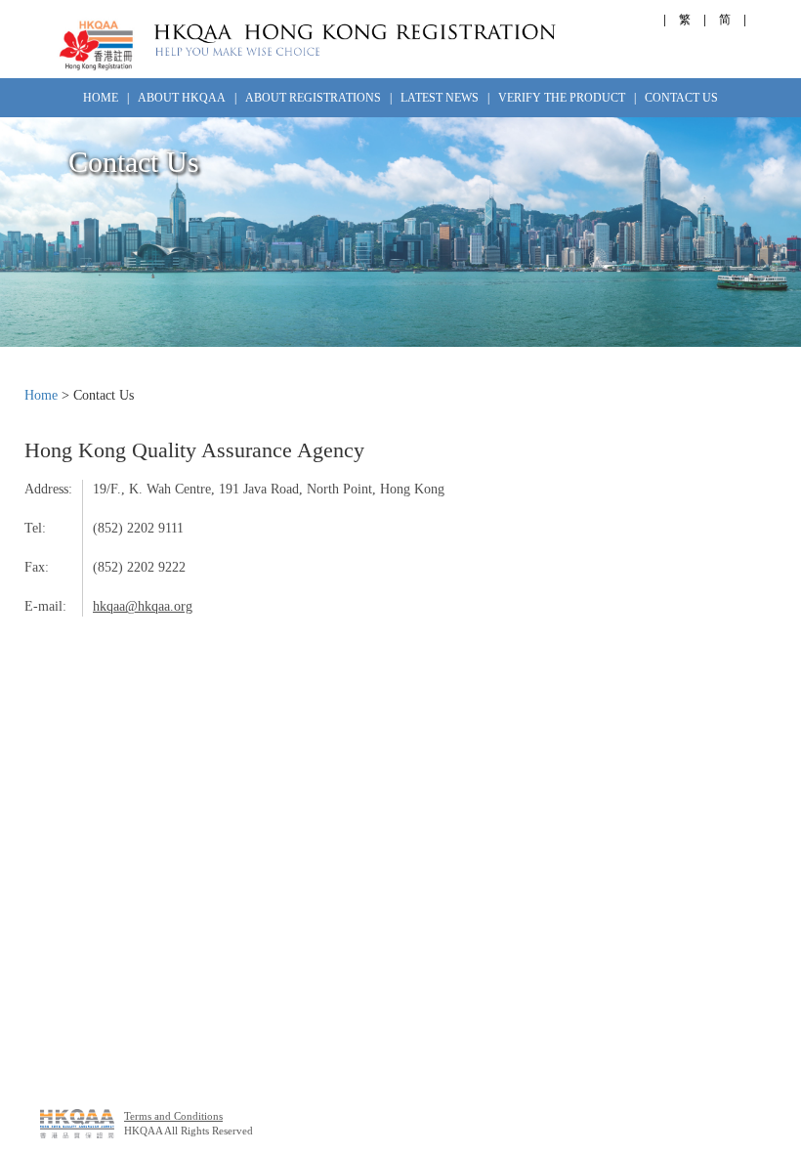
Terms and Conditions (173, 1116)
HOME (100, 98)
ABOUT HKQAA (182, 98)
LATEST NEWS (439, 98)
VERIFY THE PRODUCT (561, 98)
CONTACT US (681, 98)
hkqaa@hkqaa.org (142, 606)
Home (41, 395)
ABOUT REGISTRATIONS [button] (314, 98)
